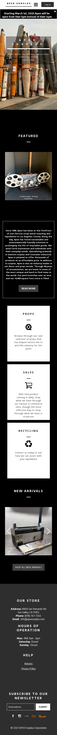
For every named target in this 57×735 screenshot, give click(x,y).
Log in (48, 4)
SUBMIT (43, 707)
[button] (48, 176)
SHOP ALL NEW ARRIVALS (28, 567)
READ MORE (29, 288)
